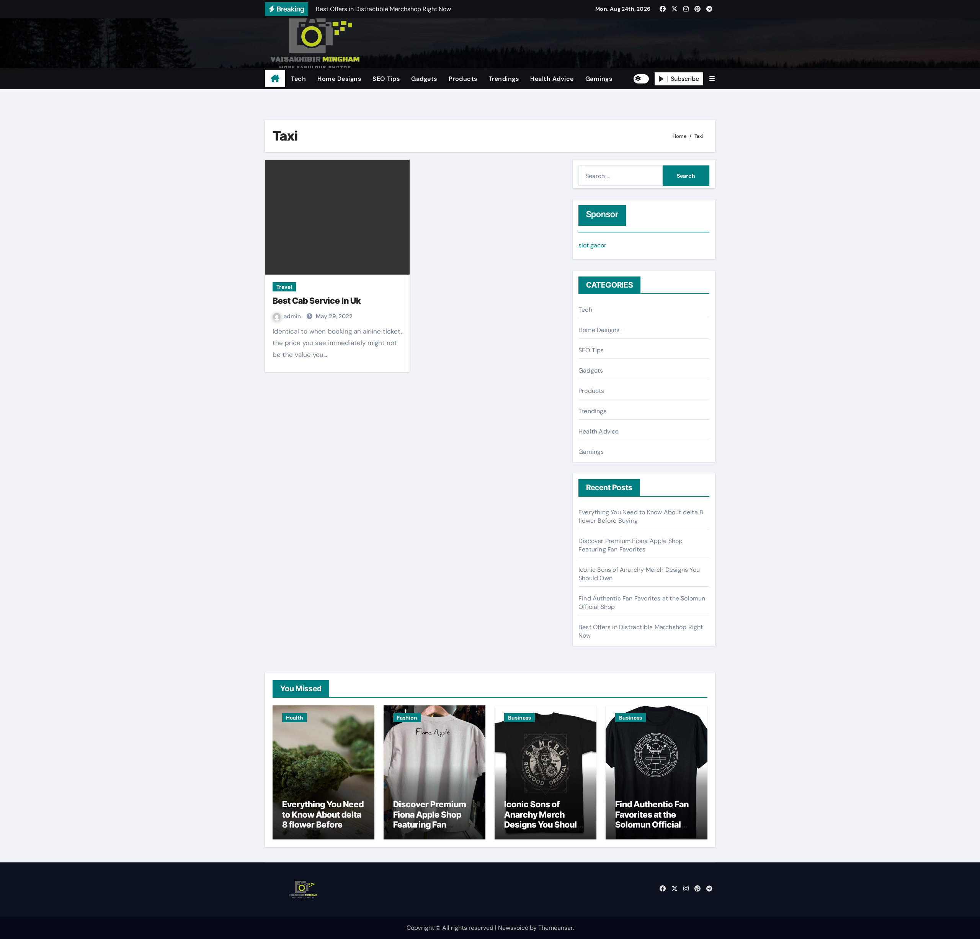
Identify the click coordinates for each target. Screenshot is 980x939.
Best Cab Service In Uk (317, 301)
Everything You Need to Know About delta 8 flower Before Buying (323, 819)
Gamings (598, 79)
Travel (284, 286)
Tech (298, 79)
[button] (712, 78)
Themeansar (555, 928)
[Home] (275, 79)
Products (463, 79)
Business (519, 717)
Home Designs (339, 79)
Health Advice (552, 79)
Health (294, 717)
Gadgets (424, 79)
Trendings (504, 79)
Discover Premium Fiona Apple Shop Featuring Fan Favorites (630, 545)
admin (293, 316)
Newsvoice (513, 928)
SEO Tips (386, 79)
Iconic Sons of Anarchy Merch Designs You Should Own (543, 819)
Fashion (407, 717)
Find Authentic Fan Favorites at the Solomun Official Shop (652, 819)
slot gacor (592, 245)
